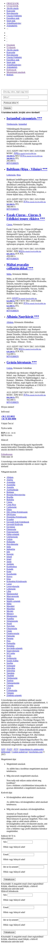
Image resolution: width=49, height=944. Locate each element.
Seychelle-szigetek (14, 648)
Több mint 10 (7, 457)
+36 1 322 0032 (8, 416)
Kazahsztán (11, 574)
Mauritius (11, 608)
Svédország (11, 658)
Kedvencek (11, 70)
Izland (9, 556)
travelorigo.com (36, 752)
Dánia (9, 509)
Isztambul (23, 124)
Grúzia (9, 368)
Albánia (10, 322)
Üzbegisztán (12, 690)
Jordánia (10, 564)
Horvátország (12, 13)
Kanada (10, 569)
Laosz (9, 584)
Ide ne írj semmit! (10, 867)
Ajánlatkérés (12, 26)
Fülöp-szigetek (13, 534)
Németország (12, 621)
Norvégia (11, 626)
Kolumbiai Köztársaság (17, 581)
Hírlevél (4, 440)
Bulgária (10, 499)
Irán (8, 551)
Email (5, 854)
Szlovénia (11, 670)
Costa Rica (11, 504)
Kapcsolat (11, 11)
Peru (8, 641)
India (9, 547)
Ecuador (10, 519)
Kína (9, 579)
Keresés (7, 108)
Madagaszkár (12, 594)
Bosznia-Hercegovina (16, 494)
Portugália (11, 643)
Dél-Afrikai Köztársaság (17, 512)
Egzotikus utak (13, 18)
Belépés (10, 75)
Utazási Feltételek (14, 16)
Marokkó (10, 606)
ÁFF (3, 749)
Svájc (9, 656)
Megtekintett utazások (16, 72)
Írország (10, 554)
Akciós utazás (13, 8)
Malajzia (10, 599)
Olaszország (12, 628)
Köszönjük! (6, 884)
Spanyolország (13, 651)
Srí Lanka (11, 653)
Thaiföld (10, 675)
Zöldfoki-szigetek (14, 695)
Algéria (10, 480)
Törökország (12, 124)
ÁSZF (9, 749)
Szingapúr (11, 665)
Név (5, 842)
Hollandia (11, 542)
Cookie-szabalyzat (20, 752)
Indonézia (11, 549)
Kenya (9, 576)
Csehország (11, 507)
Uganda (10, 685)
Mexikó (10, 611)
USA (9, 688)
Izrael (9, 559)
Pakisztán (11, 636)
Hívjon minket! (7, 407)
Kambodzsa (12, 566)
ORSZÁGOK (13, 3)
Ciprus (9, 224)
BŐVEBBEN (13, 163)
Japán (9, 561)
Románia (10, 646)
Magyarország (13, 596)
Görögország (12, 537)
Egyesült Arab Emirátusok (18, 522)
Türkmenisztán (13, 683)
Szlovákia (11, 668)
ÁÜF (16, 749)
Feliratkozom (6, 454)
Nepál (9, 623)
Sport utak (11, 21)
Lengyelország (13, 586)
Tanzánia (10, 673)
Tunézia (10, 680)
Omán (9, 631)
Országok (11, 45)
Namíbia (10, 618)
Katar (9, 571)
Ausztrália (11, 485)
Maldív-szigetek (13, 601)
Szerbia (10, 663)
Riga (19, 175)
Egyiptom (11, 527)
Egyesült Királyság (15, 524)
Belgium (10, 492)
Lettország (11, 175)
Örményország (13, 633)
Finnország (11, 529)
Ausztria (10, 487)
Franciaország (13, 532)
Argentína (11, 482)
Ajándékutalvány (14, 23)
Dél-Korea (11, 514)
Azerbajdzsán (12, 490)
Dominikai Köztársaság (17, 517)
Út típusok (11, 47)
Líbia (9, 591)
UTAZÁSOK (13, 6)
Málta (9, 274)
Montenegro (12, 616)
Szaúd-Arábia (12, 661)
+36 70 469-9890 (8, 419)
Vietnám (10, 693)
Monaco (10, 613)
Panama (10, 638)
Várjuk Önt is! (7, 423)
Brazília (10, 497)
